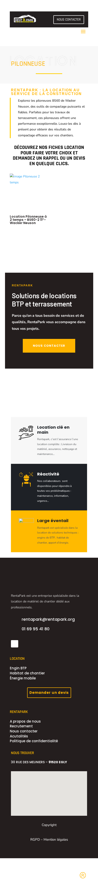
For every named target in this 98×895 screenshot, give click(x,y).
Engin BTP (18, 668)
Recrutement (21, 726)
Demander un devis (49, 692)
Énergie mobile (23, 678)
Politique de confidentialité (34, 741)
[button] (37, 796)
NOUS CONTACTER (69, 19)
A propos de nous (25, 721)
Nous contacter (24, 731)
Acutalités (19, 736)
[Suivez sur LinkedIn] (14, 643)
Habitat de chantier (27, 673)
